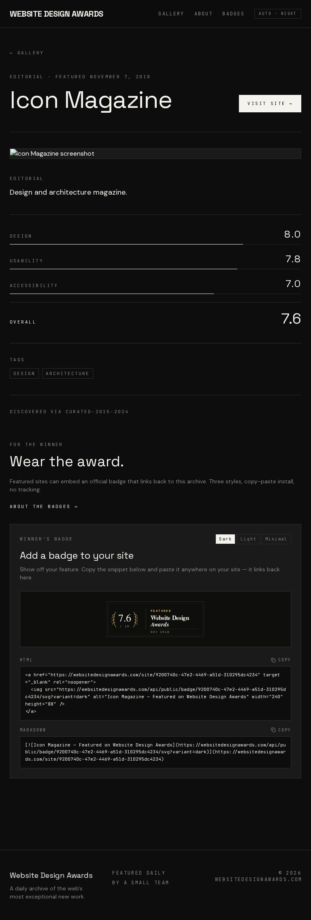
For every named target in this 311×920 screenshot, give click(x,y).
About (203, 14)
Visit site (270, 103)
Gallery (171, 14)
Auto (278, 13)
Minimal (276, 539)
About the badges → (44, 506)
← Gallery (27, 53)
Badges (233, 14)
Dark (225, 539)
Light (248, 539)
